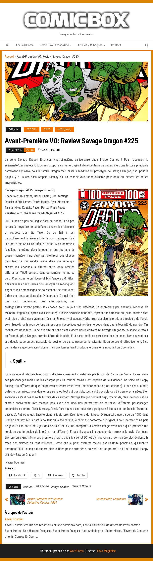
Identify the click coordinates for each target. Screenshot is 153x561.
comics (27, 487)
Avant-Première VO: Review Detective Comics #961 (44, 500)
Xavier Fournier (52, 150)
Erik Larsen (41, 486)
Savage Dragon (81, 486)
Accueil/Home (25, 45)
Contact (116, 45)
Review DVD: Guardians (111, 499)
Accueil (9, 56)
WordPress (77, 551)
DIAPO (47, 129)
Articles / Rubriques (90, 45)
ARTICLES (31, 129)
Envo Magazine (106, 551)
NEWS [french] (64, 129)
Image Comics (60, 487)
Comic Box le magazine (55, 45)
